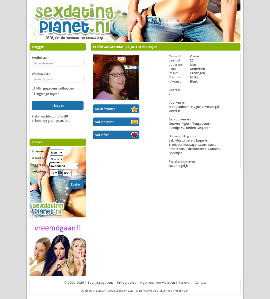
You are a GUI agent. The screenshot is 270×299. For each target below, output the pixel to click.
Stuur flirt (102, 135)
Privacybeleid (126, 282)
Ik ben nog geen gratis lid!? (51, 120)
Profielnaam (40, 57)
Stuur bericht (104, 122)
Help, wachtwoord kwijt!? (50, 116)
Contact (200, 282)
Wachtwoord (40, 73)
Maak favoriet (105, 109)
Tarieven (184, 282)
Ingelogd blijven (47, 94)
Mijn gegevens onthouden (54, 88)
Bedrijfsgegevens (100, 282)
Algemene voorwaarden (157, 282)
